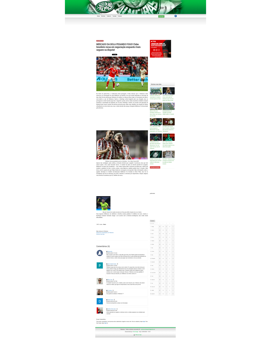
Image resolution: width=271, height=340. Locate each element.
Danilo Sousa (110, 299)
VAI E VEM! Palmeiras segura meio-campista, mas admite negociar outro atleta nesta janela (168, 144)
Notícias (103, 16)
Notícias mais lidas (100, 234)
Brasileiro (152, 221)
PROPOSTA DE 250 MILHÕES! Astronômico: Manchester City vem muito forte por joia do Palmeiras (155, 145)
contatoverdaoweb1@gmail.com (148, 329)
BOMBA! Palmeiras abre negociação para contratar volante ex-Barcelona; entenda (155, 161)
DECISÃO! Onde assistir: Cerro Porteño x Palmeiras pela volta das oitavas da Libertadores (168, 129)
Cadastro (109, 16)
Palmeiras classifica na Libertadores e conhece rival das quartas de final (155, 97)
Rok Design (135, 331)
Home (98, 16)
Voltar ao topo (138, 334)
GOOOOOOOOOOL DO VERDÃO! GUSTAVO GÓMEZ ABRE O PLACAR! (168, 112)
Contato (120, 16)
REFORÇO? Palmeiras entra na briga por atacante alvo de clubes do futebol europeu (169, 161)
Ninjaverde (109, 251)
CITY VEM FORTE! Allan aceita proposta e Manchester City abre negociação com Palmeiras (156, 129)
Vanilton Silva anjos (111, 309)
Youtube (114, 16)
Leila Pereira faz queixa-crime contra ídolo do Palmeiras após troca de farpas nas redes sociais (168, 98)
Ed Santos (109, 290)
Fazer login (161, 16)
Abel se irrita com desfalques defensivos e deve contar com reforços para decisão (156, 113)
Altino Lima (109, 279)
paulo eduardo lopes (111, 264)
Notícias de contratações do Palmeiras (105, 232)
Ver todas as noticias (155, 167)
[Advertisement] (151, 5)
